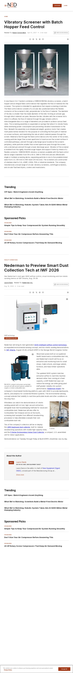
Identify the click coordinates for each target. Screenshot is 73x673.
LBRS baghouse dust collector (18, 427)
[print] (68, 39)
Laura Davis (8, 283)
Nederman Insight (54, 389)
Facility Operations (11, 260)
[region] (36, 669)
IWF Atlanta (10, 350)
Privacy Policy (8, 670)
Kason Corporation (19, 33)
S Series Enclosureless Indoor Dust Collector (27, 432)
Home (6, 16)
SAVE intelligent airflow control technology (50, 345)
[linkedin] (33, 39)
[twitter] (36, 39)
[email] (43, 39)
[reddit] (40, 39)
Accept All (64, 669)
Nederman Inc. (27, 283)
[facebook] (30, 39)
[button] (5, 5)
